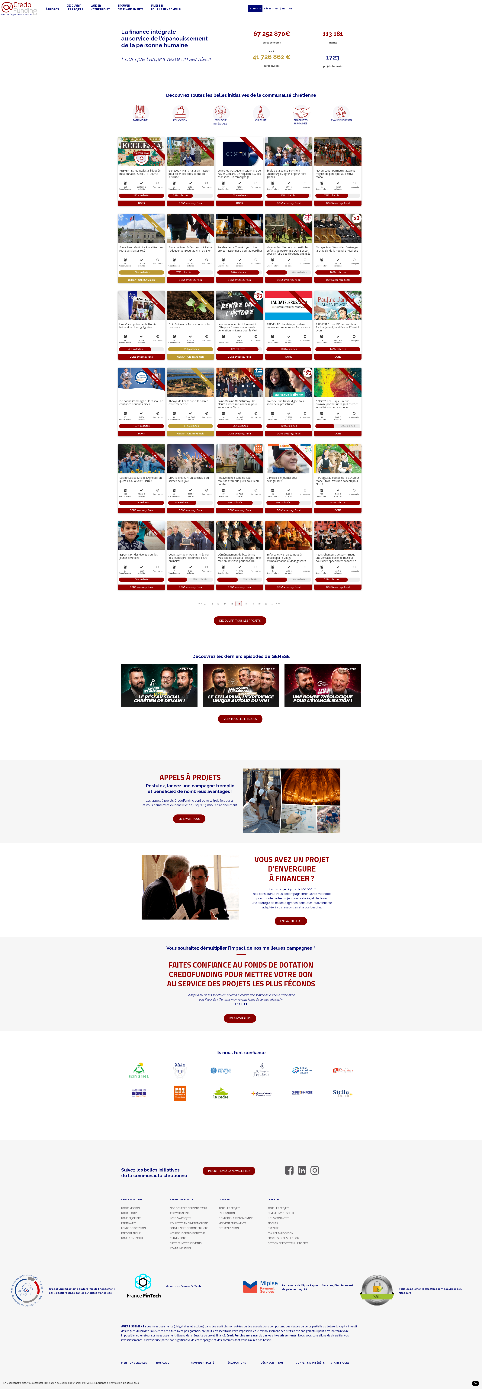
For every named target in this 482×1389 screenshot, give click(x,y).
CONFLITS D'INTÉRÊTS (310, 1362)
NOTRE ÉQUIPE (129, 1213)
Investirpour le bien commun (166, 7)
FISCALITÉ (273, 1228)
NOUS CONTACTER (132, 1238)
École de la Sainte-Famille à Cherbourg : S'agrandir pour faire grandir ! (286, 174)
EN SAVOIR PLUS (290, 921)
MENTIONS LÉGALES (134, 1362)
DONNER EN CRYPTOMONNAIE (236, 1218)
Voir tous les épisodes (240, 718)
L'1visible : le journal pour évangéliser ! (282, 479)
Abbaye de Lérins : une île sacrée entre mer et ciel (188, 402)
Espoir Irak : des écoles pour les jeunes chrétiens (138, 556)
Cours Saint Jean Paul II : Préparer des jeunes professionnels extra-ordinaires (189, 558)
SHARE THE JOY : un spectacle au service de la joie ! (189, 479)
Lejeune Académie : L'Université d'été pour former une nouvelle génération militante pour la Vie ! (237, 327)
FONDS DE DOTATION (133, 1228)
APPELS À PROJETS (180, 1218)
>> (279, 603)
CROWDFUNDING (180, 1213)
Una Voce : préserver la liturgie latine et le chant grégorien (137, 325)
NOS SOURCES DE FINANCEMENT (188, 1208)
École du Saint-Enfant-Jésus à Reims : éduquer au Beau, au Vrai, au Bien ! (191, 249)
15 (231, 603)
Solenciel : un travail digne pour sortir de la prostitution (285, 402)
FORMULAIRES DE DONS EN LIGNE (189, 1228)
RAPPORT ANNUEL (131, 1233)
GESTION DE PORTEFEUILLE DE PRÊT (288, 1243)
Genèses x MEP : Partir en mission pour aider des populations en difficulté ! (189, 174)
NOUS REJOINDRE (131, 1218)
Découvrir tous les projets (240, 620)
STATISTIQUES (339, 1362)
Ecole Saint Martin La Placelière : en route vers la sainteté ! (141, 249)
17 (245, 603)
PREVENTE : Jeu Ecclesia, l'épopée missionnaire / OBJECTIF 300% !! (140, 172)
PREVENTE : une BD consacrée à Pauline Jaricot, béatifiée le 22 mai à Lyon (337, 327)
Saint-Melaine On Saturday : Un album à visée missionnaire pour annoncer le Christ (237, 404)
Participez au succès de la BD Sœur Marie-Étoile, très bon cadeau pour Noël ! (337, 481)
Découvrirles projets (74, 7)
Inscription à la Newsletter (229, 1170)
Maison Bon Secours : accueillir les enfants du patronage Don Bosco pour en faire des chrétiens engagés (288, 251)
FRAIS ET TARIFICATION (280, 1233)
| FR (290, 8)
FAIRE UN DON (227, 1213)
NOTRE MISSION (130, 1208)
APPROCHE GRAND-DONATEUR (187, 1233)
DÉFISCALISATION (229, 1228)
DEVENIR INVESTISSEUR (281, 1213)
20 (266, 603)
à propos (52, 9)
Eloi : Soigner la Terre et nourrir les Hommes (189, 325)
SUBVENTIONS (178, 1238)
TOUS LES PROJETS (229, 1208)
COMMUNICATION (180, 1248)
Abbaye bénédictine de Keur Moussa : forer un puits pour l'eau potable (238, 481)
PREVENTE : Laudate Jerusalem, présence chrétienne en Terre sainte (288, 325)
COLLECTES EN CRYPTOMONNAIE (189, 1223)
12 (211, 603)
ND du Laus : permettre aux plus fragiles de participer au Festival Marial (335, 174)
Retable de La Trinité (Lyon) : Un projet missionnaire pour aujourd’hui (240, 249)
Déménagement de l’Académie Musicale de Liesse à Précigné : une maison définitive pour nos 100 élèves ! (239, 559)
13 (218, 603)
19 (259, 603)
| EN (282, 8)
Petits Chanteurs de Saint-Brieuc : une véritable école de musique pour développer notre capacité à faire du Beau (336, 559)
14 (225, 603)
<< (199, 603)
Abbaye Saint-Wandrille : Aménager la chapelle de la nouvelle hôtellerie (337, 249)
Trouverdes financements (130, 7)
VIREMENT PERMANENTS (232, 1223)
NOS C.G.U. (163, 1362)
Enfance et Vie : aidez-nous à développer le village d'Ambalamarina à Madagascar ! (286, 558)
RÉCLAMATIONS (236, 1362)
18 (252, 603)
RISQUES (273, 1223)
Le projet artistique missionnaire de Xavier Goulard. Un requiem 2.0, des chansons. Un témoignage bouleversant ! (239, 175)
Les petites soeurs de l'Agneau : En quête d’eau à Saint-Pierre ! (140, 479)
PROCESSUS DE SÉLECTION (283, 1238)
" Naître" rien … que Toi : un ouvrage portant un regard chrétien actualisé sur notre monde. (337, 404)
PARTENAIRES (129, 1223)
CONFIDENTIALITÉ (202, 1362)
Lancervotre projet (100, 7)
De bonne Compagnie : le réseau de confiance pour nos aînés (141, 402)
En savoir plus (131, 1382)
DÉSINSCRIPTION (272, 1362)
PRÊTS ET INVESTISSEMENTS (186, 1243)
